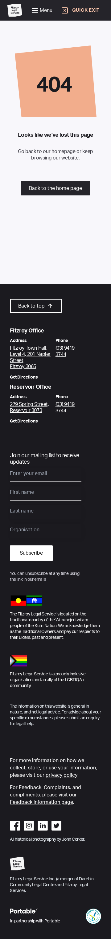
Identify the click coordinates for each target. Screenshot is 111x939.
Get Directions (24, 377)
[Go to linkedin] (43, 826)
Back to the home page (55, 188)
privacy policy (61, 775)
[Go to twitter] (56, 826)
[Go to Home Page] (14, 10)
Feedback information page (41, 802)
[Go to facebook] (15, 826)
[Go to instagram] (29, 826)
